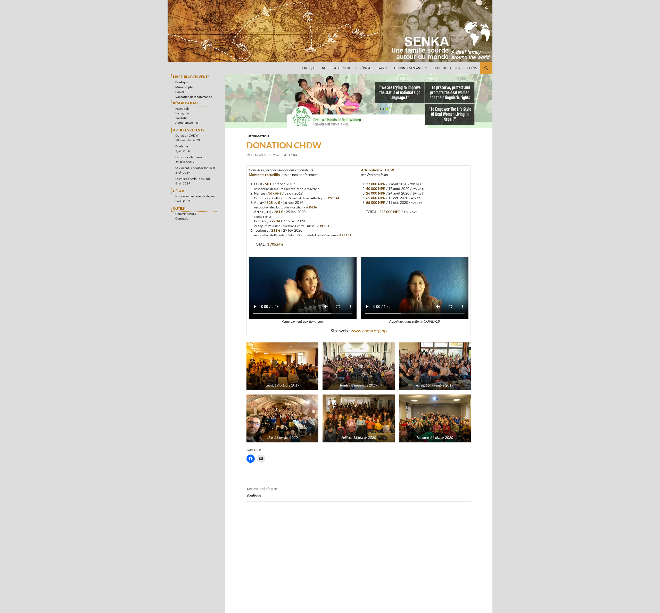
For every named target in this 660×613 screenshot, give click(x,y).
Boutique (308, 68)
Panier (179, 92)
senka (292, 155)
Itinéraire (363, 68)
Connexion (182, 218)
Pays (380, 68)
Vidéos (472, 68)
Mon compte (184, 87)
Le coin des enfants (408, 68)
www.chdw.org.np (369, 330)
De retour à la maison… (190, 157)
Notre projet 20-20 (336, 68)
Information (257, 136)
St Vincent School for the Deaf (195, 168)
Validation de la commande (193, 97)
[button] (282, 366)
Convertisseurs (185, 214)
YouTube (181, 118)
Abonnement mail (187, 122)
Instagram (182, 113)
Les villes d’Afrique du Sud (192, 179)
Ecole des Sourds (446, 68)
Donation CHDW (187, 135)
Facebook (182, 109)
